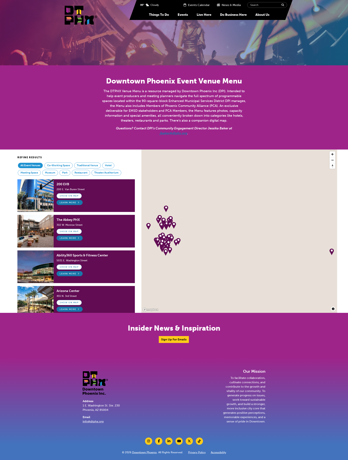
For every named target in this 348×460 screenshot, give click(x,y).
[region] (239, 231)
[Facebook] (158, 441)
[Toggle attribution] (333, 309)
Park (65, 172)
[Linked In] (169, 441)
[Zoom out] (332, 160)
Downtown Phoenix (144, 452)
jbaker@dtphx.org (173, 133)
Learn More (68, 202)
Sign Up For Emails (174, 339)
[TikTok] (199, 441)
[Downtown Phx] (95, 383)
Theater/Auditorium (106, 172)
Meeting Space (29, 172)
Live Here (204, 15)
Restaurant (80, 172)
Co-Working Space (58, 165)
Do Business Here (233, 15)
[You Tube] (179, 441)
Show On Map (69, 196)
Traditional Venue (87, 165)
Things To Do (159, 15)
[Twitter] (189, 441)
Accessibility (218, 452)
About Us (262, 15)
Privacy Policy (197, 452)
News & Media (231, 5)
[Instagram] (148, 441)
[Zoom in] (332, 154)
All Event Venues (30, 165)
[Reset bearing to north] (332, 166)
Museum (50, 172)
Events (183, 15)
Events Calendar (198, 5)
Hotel (108, 165)
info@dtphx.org (93, 421)
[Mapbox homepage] (150, 310)
